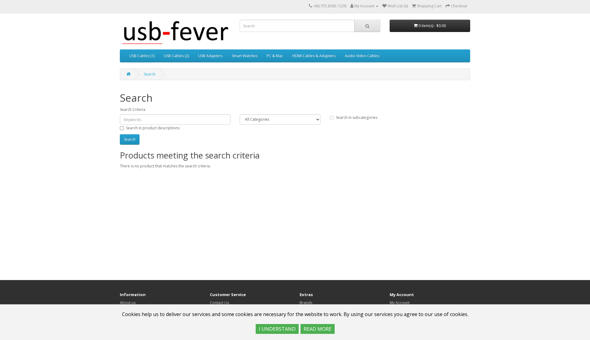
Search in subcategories (356, 117)
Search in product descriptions (152, 128)
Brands (306, 302)
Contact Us (219, 302)
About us (128, 302)
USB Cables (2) (176, 55)
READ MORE (318, 329)
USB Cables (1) (142, 55)
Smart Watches (245, 55)
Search (149, 74)
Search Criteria (132, 109)
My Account (400, 302)
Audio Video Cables (362, 55)
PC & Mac (275, 55)
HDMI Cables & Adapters (314, 55)
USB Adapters (210, 55)
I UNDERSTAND (277, 329)
